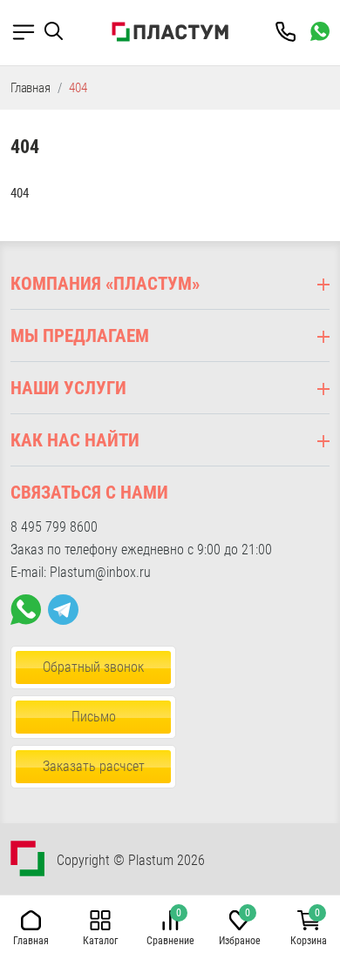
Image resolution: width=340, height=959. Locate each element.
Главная (30, 88)
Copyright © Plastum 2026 (131, 860)
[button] (60, 31)
